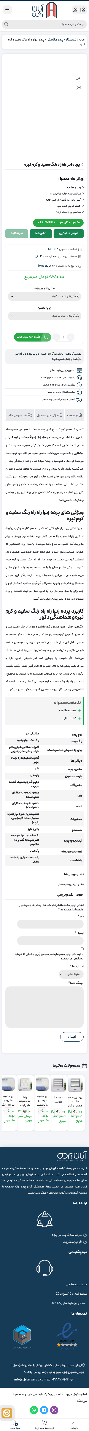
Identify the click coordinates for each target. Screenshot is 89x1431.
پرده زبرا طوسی (58, 1100)
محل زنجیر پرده (44, 288)
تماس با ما (40, 233)
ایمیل (79, 933)
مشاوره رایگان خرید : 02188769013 (58, 222)
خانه (82, 39)
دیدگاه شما (76, 983)
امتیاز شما (77, 966)
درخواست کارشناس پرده (67, 1235)
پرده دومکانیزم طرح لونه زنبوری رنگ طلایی (25, 1099)
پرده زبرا (55, 256)
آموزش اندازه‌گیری (68, 233)
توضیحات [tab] (72, 415)
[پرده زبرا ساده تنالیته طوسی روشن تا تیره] (75, 1084)
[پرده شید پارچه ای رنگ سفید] (42, 1084)
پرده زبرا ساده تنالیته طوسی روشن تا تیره (75, 1099)
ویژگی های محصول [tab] (48, 415)
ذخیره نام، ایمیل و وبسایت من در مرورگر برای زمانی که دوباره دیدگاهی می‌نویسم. (49, 956)
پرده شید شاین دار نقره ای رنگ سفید (8, 1098)
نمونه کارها (17, 233)
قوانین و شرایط (72, 1242)
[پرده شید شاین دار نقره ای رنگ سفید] (8, 1084)
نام (81, 916)
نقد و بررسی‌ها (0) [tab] (17, 415)
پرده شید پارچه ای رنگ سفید (42, 1098)
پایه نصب (44, 308)
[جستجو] (6, 24)
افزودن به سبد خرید (28, 337)
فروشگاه (71, 39)
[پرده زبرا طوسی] (58, 1084)
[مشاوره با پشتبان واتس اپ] (7, 1413)
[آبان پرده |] (44, 10)
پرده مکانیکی (55, 39)
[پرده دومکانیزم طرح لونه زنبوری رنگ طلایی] (25, 1084)
